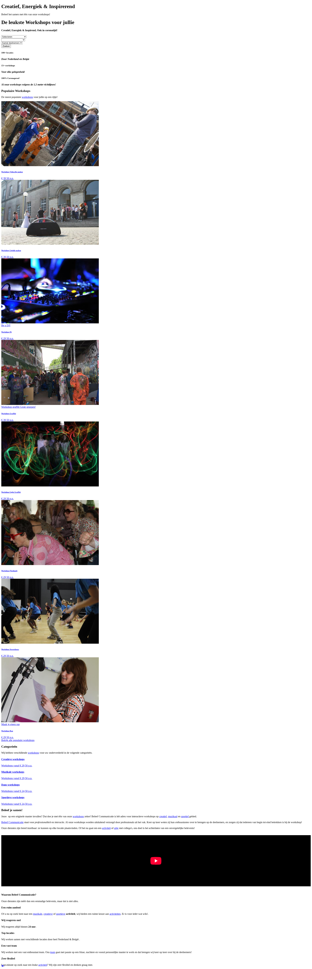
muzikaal (172, 816)
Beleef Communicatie (12, 822)
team (52, 952)
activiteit (106, 828)
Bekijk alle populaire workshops (17, 740)
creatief (163, 816)
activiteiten (115, 913)
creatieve (48, 913)
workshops (27, 97)
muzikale (37, 913)
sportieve (60, 913)
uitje (116, 828)
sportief (185, 816)
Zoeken (6, 46)
